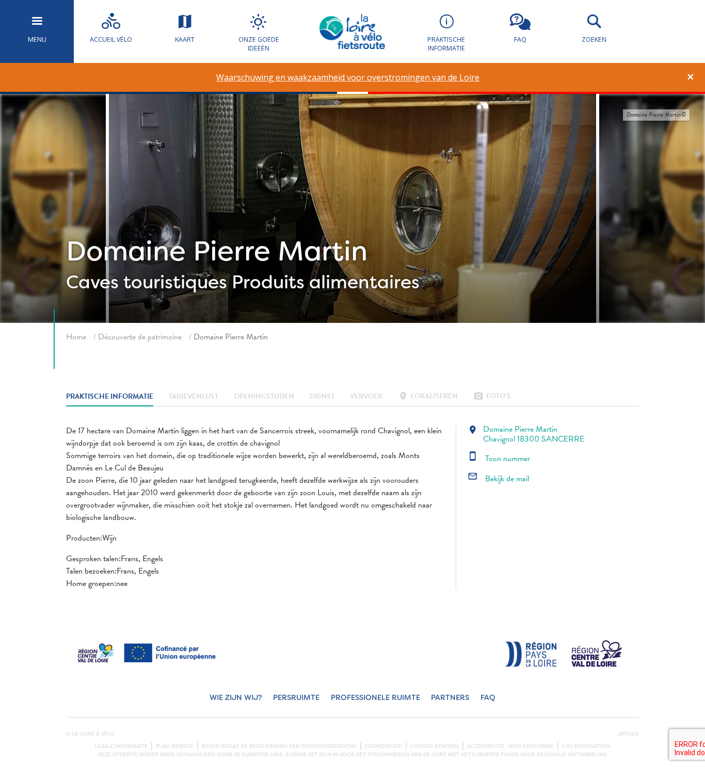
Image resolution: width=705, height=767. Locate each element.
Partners (450, 697)
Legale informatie (121, 746)
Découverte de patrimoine (140, 337)
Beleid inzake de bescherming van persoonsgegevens (279, 746)
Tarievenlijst (193, 397)
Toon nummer (499, 458)
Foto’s (492, 397)
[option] (348, 78)
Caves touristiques (146, 282)
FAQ (487, 697)
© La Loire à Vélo (90, 734)
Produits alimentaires (326, 282)
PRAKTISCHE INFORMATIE (109, 397)
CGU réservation (586, 746)
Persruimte (296, 697)
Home (76, 337)
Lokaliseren (428, 397)
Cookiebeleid (383, 746)
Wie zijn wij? (236, 697)
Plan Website (175, 746)
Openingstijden (264, 397)
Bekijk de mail (498, 478)
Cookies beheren (434, 746)
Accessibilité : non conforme (510, 746)
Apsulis (628, 734)
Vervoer (366, 397)
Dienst (322, 397)
